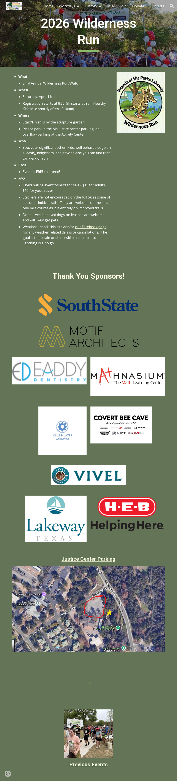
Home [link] (48, 6)
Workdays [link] (67, 6)
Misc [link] (111, 6)
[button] (172, 6)
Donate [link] (138, 6)
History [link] (91, 6)
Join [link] (123, 6)
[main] (88, 33)
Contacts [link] (157, 6)
